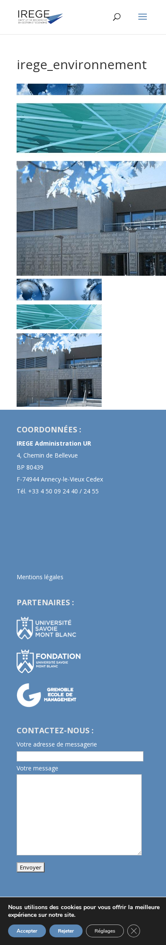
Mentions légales (40, 577)
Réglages (104, 931)
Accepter (27, 931)
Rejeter (66, 931)
